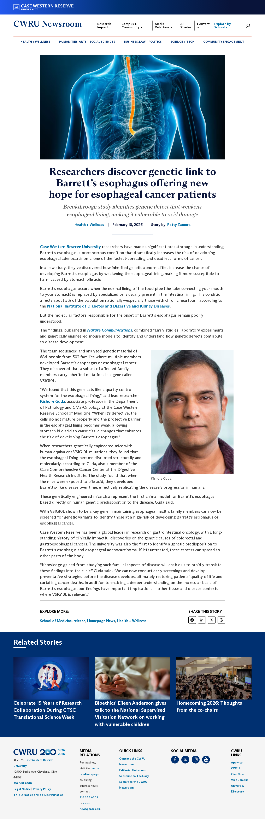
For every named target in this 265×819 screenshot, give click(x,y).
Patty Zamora (179, 224)
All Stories (186, 25)
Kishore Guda (52, 401)
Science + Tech (182, 41)
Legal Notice (22, 789)
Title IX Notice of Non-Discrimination (38, 795)
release (79, 621)
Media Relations (162, 25)
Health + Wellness (35, 41)
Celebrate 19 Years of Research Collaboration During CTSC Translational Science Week (47, 710)
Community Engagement (223, 41)
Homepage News (101, 621)
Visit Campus (239, 780)
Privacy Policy (42, 789)
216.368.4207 (89, 797)
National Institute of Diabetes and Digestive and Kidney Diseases (108, 306)
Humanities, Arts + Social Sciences (87, 41)
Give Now (237, 774)
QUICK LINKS (130, 751)
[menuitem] (35, 41)
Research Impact (104, 25)
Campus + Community (131, 25)
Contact (203, 24)
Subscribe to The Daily (134, 776)
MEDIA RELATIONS (90, 753)
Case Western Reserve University (70, 246)
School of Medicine (56, 621)
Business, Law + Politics (143, 41)
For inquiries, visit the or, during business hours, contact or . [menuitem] (90, 786)
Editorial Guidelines (132, 770)
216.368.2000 (22, 783)
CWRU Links (236, 753)
